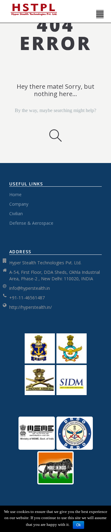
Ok (78, 525)
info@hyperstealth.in (29, 288)
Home (15, 194)
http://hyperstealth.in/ (30, 307)
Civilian (16, 213)
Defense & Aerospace (31, 223)
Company (18, 204)
